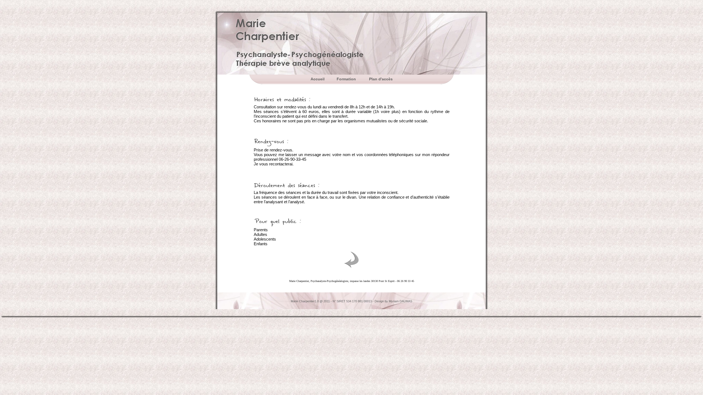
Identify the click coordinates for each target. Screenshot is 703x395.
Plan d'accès (381, 79)
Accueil (318, 79)
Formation (347, 79)
